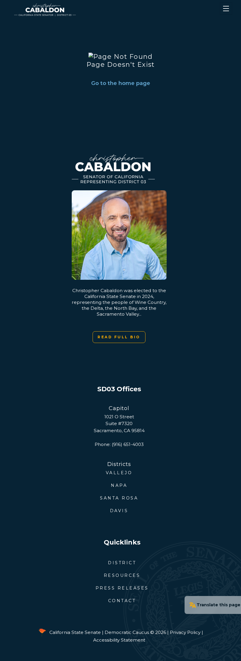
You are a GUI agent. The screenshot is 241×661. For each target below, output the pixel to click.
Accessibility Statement (119, 640)
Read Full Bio (119, 337)
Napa (119, 485)
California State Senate (75, 632)
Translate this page (218, 604)
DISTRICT (122, 562)
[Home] (103, 10)
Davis (119, 510)
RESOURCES (122, 575)
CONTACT (122, 600)
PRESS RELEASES (122, 588)
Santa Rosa (119, 498)
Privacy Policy (185, 632)
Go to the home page (120, 83)
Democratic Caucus (127, 632)
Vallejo (119, 472)
